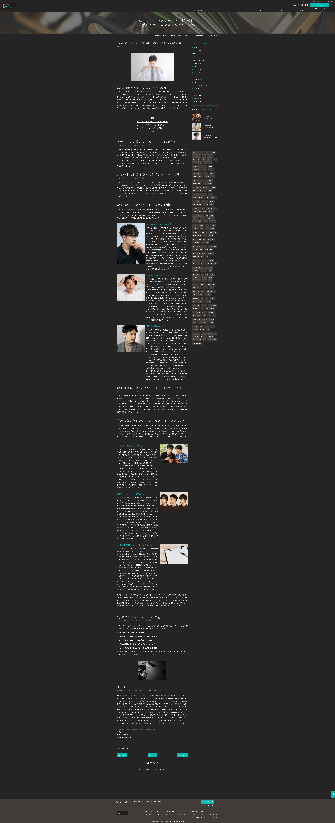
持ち (207, 298)
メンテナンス (208, 267)
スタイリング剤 (196, 208)
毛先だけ (205, 222)
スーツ (194, 315)
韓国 (199, 253)
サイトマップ (213, 817)
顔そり (194, 340)
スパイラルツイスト (197, 190)
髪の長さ (211, 235)
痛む (215, 246)
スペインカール (198, 66)
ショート (213, 152)
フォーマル (204, 305)
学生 (207, 308)
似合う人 (201, 301)
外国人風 (212, 308)
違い (194, 239)
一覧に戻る (152, 755)
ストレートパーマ (198, 69)
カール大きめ (196, 242)
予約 (209, 340)
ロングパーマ (206, 187)
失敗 (211, 249)
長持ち (210, 277)
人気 (215, 208)
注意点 (199, 211)
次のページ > (182, 755)
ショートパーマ (198, 101)
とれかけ (213, 225)
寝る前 (211, 204)
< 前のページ (122, 755)
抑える (200, 295)
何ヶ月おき (203, 218)
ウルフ (213, 187)
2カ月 (212, 319)
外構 (207, 274)
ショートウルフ (196, 277)
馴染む (199, 322)
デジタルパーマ (207, 163)
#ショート (161, 769)
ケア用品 (205, 288)
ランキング (200, 215)
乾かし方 (199, 239)
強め (199, 156)
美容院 (199, 340)
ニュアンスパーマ (198, 73)
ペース (212, 326)
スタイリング (197, 82)
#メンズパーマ (144, 769)
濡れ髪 (198, 312)
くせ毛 (194, 211)
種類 (194, 152)
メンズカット (197, 95)
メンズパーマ (197, 98)
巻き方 (200, 177)
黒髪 (201, 249)
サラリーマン (200, 180)
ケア (213, 239)
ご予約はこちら (319, 5)
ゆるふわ (214, 197)
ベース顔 (202, 329)
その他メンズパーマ (129, 749)
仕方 (198, 291)
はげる (194, 235)
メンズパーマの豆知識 (200, 85)
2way (200, 319)
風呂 (203, 208)
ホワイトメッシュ (211, 291)
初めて (205, 235)
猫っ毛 (202, 291)
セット (194, 173)
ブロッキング (196, 333)
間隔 (194, 288)
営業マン (205, 204)
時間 (210, 270)
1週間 (194, 322)
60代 (209, 315)
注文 (194, 291)
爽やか (210, 166)
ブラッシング (203, 270)
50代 (204, 315)
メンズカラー (197, 92)
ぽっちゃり (195, 270)
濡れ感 (207, 225)
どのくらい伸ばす (205, 333)
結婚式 (210, 246)
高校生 (199, 235)
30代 (215, 159)
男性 (194, 180)
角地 (202, 274)
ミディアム (210, 156)
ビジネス (204, 170)
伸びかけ (195, 301)
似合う (205, 211)
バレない (208, 229)
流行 (202, 298)
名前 (209, 239)
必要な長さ (209, 208)
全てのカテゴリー (198, 47)
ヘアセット (209, 232)
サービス (206, 152)
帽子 (202, 263)
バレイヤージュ (196, 232)
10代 (210, 159)
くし (194, 222)
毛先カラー (210, 253)
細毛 (202, 256)
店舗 (210, 305)
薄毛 (209, 284)
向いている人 (196, 274)
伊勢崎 (214, 305)
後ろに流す (203, 284)
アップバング (204, 242)
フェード (211, 170)
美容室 (199, 315)
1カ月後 (211, 322)
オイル (213, 284)
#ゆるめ (154, 769)
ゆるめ (204, 156)
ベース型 (195, 267)
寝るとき (204, 312)
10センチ (205, 322)
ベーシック (195, 329)
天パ (194, 312)
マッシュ (195, 163)
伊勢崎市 (214, 333)
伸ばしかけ (195, 284)
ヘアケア (196, 89)
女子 (202, 308)
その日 (211, 288)
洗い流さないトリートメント (200, 246)
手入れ (194, 215)
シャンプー (195, 249)
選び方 (206, 249)
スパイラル (204, 159)
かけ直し (195, 319)
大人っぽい (195, 326)
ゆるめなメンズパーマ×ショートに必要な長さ (152, 122)
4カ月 (213, 315)
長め (210, 190)
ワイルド (195, 166)
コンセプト (199, 152)
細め (203, 232)
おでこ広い (207, 295)
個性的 (194, 256)
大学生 (201, 229)
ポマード (206, 326)
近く (204, 340)
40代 (194, 159)
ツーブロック (209, 180)
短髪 (200, 163)
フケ (194, 204)
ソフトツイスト (196, 281)
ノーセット (212, 222)
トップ (207, 263)
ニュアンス (195, 218)
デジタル (199, 204)
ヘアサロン (204, 336)
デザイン (212, 274)
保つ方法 (212, 201)
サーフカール (196, 225)
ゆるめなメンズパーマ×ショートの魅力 (150, 125)
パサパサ (195, 295)
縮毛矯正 (214, 340)
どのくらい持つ (196, 170)
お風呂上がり (211, 218)
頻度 (207, 215)
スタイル (212, 173)
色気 (202, 225)
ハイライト (211, 312)
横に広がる (195, 229)
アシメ (199, 173)
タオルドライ (204, 201)
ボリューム (213, 263)
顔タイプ (211, 211)
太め (215, 232)
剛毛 (207, 256)
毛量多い (204, 277)
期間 (204, 239)
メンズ (194, 201)
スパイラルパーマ (198, 60)
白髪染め (211, 336)
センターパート (203, 166)
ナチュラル (210, 260)
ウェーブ (205, 173)
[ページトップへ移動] (217, 801)
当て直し (195, 197)
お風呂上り (201, 197)
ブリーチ (201, 267)
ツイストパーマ (198, 57)
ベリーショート (203, 194)
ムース (203, 253)
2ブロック (206, 319)
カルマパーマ (197, 63)
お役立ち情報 (120, 749)
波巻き (204, 260)
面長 (210, 281)
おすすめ (204, 281)
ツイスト (195, 194)
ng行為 (208, 197)
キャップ (199, 288)
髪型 (201, 326)
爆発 (213, 229)
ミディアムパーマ (198, 76)
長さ (205, 190)
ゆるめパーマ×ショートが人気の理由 (149, 128)
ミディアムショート (209, 177)
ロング (194, 156)
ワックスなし (196, 298)
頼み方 (211, 215)
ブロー (208, 329)
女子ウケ (195, 177)
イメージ (208, 301)
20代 (198, 159)
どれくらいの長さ (197, 183)
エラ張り (199, 222)
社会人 (194, 253)
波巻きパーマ (197, 54)
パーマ (210, 194)
